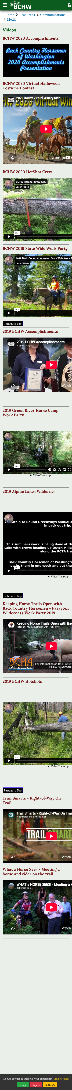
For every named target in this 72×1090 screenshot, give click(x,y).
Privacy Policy (61, 1078)
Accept (23, 1085)
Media (11, 19)
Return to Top (13, 323)
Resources (27, 14)
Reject (36, 1085)
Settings (50, 1085)
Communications (52, 14)
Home (9, 14)
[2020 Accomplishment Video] (36, 60)
